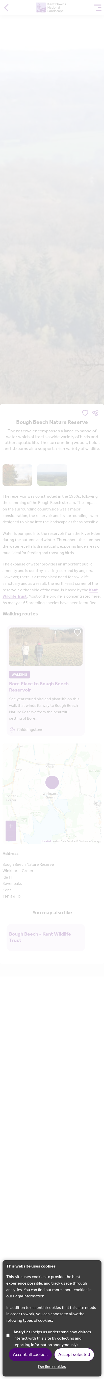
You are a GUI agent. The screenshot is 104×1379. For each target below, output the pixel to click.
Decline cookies (52, 1367)
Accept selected (74, 1354)
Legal (18, 1296)
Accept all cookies (30, 1354)
